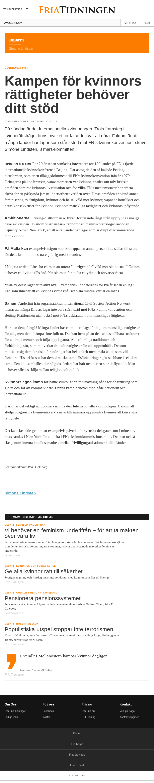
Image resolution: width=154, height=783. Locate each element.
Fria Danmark (77, 754)
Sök (147, 23)
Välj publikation (12, 8)
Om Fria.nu (88, 710)
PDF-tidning (88, 717)
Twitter (46, 717)
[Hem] (77, 9)
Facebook (48, 710)
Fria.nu (77, 733)
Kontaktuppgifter (129, 717)
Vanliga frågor (127, 710)
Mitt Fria (130, 23)
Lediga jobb (11, 717)
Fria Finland (77, 765)
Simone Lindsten (20, 493)
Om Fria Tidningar (15, 710)
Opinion (11, 164)
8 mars (25, 164)
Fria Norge (77, 744)
